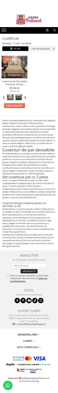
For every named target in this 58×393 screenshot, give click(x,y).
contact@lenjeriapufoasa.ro (31, 324)
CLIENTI (27, 340)
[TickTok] (35, 300)
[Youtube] (29, 300)
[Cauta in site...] (54, 30)
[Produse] (4, 31)
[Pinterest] (23, 300)
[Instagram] (40, 300)
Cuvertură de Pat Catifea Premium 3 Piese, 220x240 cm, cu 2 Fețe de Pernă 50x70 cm (14, 83)
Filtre (17, 48)
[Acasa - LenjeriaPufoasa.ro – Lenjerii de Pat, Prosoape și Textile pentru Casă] (29, 19)
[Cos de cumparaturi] (47, 30)
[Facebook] (17, 300)
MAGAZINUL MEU (28, 334)
